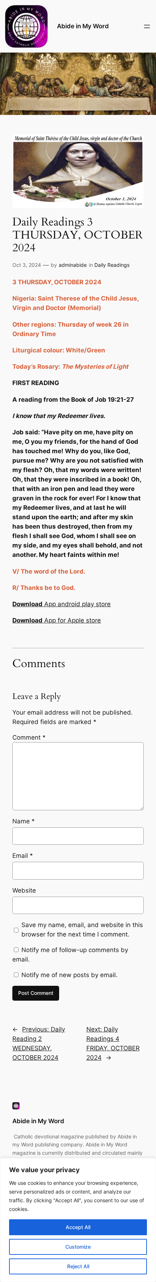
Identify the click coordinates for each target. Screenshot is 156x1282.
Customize (78, 1247)
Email (22, 855)
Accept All (78, 1227)
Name (23, 821)
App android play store (61, 604)
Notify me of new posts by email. (69, 975)
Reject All (78, 1266)
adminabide (73, 265)
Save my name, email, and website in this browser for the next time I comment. (82, 929)
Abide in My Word (83, 26)
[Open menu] (147, 26)
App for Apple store (56, 620)
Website (24, 890)
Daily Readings (112, 265)
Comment (29, 737)
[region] (78, 1220)
